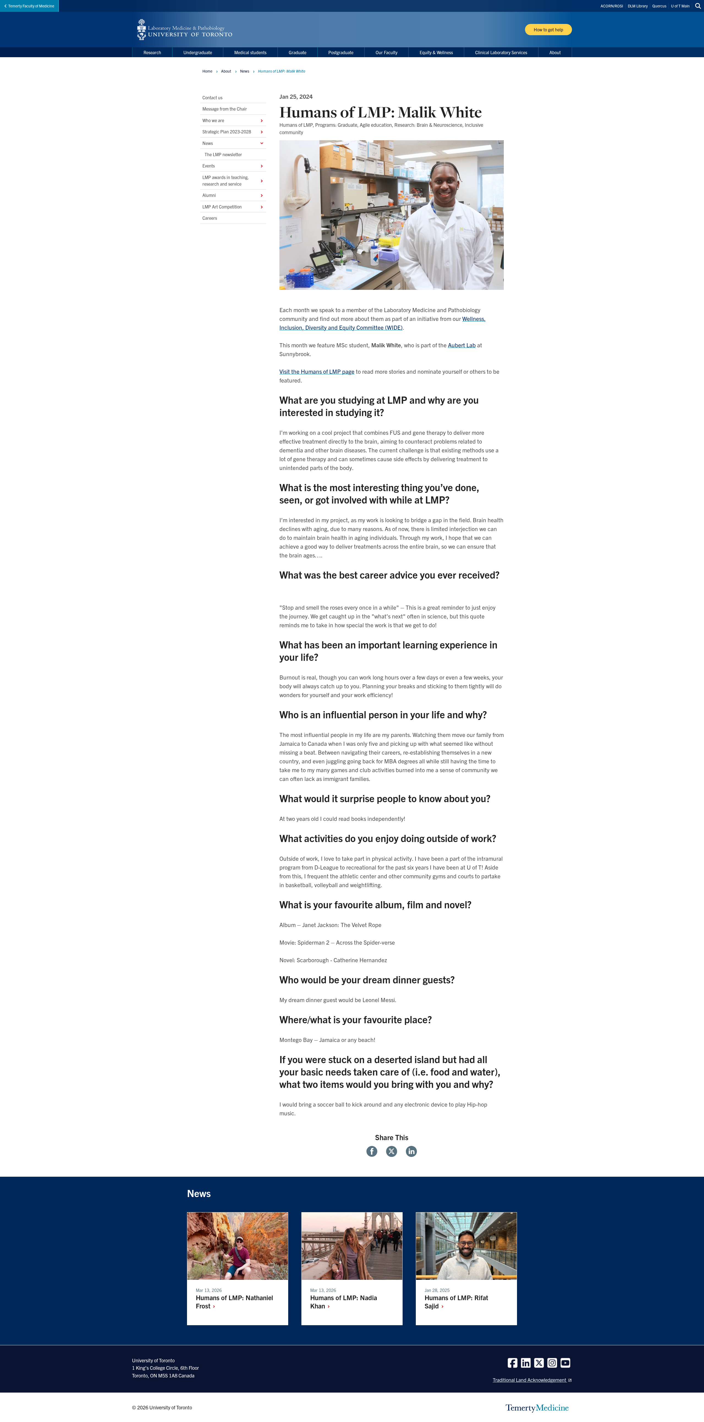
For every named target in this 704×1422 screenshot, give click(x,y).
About (226, 70)
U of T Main (680, 5)
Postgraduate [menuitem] (340, 52)
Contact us (212, 97)
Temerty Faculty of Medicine (31, 5)
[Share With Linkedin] (409, 1151)
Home (207, 70)
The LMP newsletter (223, 154)
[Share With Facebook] (374, 1151)
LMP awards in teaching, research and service (225, 180)
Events (208, 165)
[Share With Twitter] (392, 1151)
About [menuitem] (555, 52)
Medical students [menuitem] (250, 52)
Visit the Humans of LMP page (316, 371)
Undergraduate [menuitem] (197, 52)
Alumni (209, 195)
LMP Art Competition (222, 206)
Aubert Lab (462, 344)
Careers (209, 218)
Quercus (659, 5)
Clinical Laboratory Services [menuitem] (501, 52)
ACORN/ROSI (612, 5)
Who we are (213, 120)
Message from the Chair (225, 108)
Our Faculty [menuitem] (386, 52)
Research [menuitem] (152, 52)
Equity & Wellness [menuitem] (436, 52)
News (207, 142)
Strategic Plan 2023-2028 (226, 131)
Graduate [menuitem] (297, 52)
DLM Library (638, 5)
